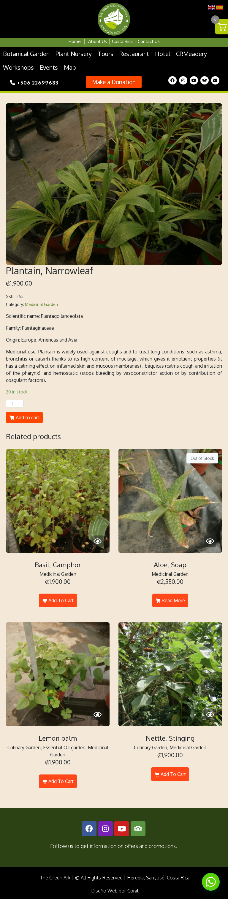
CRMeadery (191, 54)
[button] (114, 82)
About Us (97, 41)
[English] (212, 6)
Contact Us (149, 41)
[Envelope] (215, 80)
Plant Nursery (74, 54)
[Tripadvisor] (204, 80)
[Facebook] (172, 80)
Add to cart (27, 417)
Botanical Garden (26, 54)
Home (75, 41)
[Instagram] (183, 80)
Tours (105, 54)
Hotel (162, 54)
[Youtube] (194, 80)
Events (49, 67)
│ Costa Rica (120, 41)
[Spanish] (220, 6)
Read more (173, 600)
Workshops (18, 67)
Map (70, 67)
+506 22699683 (36, 82)
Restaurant (134, 54)
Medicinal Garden (41, 304)
